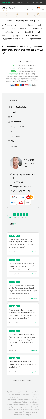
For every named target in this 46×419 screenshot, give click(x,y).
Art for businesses (18, 117)
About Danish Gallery (19, 107)
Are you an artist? (18, 126)
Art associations (17, 121)
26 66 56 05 (18, 182)
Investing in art (17, 112)
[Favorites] (33, 8)
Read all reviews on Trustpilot (22, 381)
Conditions (15, 136)
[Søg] (28, 8)
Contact (14, 146)
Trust (12, 224)
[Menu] (42, 8)
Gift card (14, 141)
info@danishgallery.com (22, 186)
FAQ (12, 131)
